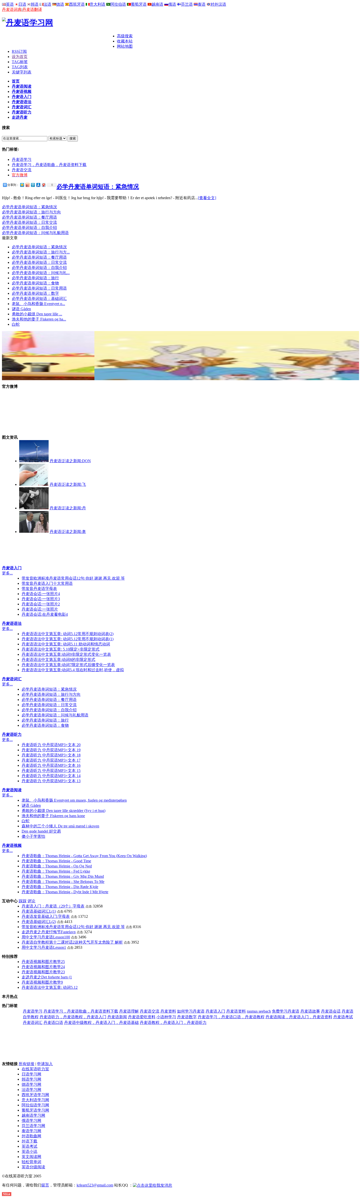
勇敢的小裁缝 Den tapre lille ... (37, 314)
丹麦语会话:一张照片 (40, 609)
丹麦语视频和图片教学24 (43, 967)
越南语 (157, 4)
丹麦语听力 (21, 112)
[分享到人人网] (38, 185)
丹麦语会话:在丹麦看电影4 (45, 614)
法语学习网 (31, 1089)
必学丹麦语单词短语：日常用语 (39, 288)
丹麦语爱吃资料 (141, 1017)
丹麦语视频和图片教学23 (43, 972)
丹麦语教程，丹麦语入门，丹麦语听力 (173, 1022)
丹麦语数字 (187, 1017)
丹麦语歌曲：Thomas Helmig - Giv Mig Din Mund (63, 876)
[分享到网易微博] (43, 185)
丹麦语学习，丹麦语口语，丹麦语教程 (231, 1017)
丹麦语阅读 (21, 86)
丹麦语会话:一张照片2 (41, 604)
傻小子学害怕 (33, 836)
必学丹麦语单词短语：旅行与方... (41, 252)
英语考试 (29, 1146)
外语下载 (29, 1141)
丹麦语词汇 (21, 107)
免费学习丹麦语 (285, 1011)
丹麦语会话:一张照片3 (41, 599)
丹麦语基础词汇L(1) (39, 911)
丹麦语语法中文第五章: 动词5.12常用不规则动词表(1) (67, 639)
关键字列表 (21, 72)
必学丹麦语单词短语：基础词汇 (39, 298)
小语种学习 (166, 1017)
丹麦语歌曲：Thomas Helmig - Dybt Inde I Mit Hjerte (65, 892)
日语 (22, 4)
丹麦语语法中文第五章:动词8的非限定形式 (58, 659)
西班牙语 (77, 4)
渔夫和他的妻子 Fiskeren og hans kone (53, 816)
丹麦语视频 (21, 91)
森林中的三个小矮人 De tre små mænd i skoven (60, 826)
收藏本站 (125, 41)
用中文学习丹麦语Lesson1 (44, 947)
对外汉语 (218, 4)
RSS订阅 (19, 51)
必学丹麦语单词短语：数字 (35, 293)
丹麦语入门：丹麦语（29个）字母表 (53, 906)
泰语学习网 (31, 1131)
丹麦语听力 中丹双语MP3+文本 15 (51, 770)
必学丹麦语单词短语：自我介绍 (29, 227)
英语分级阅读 (33, 1167)
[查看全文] (207, 198)
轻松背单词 (31, 1162)
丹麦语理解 (129, 1011)
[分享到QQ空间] (22, 185)
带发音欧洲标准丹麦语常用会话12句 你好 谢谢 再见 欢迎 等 (73, 578)
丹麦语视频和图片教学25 (43, 962)
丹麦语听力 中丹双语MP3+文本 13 (51, 781)
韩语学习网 (31, 1079)
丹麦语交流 (21, 170)
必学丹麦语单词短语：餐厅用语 (29, 217)
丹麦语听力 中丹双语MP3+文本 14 (51, 776)
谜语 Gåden (21, 309)
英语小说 (29, 1151)
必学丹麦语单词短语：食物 (35, 283)
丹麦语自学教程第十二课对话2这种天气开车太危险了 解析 (72, 942)
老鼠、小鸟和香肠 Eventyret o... (38, 304)
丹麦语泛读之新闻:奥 (68, 531)
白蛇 (16, 324)
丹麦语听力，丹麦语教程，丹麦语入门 (73, 1017)
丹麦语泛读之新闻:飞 (68, 484)
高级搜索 (125, 36)
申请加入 (45, 1064)
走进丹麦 (20, 117)
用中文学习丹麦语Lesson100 (46, 937)
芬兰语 (187, 4)
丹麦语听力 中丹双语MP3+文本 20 (51, 745)
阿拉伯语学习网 (35, 1105)
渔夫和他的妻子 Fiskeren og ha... (39, 319)
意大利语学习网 (35, 1100)
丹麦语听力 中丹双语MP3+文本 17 (51, 760)
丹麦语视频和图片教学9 (42, 982)
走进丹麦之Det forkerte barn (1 (47, 977)
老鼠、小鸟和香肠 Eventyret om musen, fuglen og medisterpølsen (74, 800)
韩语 (35, 4)
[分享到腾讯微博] (32, 185)
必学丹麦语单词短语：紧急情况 (97, 186)
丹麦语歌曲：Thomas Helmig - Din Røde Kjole (60, 887)
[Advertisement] (59, 41)
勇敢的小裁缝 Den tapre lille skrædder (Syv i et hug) (63, 810)
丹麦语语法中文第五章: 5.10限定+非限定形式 (60, 649)
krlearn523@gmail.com (95, 1185)
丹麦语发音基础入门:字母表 (46, 916)
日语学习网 (31, 1074)
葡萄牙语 (139, 4)
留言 (45, 1185)
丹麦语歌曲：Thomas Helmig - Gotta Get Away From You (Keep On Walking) (84, 856)
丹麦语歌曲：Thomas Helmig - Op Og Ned (57, 866)
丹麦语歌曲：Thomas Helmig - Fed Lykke (56, 871)
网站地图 (125, 46)
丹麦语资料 (236, 1011)
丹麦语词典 (12, 9)
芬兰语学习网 (33, 1126)
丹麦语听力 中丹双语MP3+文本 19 (51, 750)
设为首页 (20, 57)
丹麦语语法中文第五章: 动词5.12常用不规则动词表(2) (67, 634)
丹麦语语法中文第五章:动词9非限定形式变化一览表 (66, 654)
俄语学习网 (31, 1120)
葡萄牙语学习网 (35, 1110)
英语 (10, 4)
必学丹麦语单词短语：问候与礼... (41, 273)
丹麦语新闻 (117, 1017)
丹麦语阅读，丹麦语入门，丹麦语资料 (298, 1017)
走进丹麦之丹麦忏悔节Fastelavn (49, 932)
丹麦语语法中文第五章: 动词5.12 (50, 987)
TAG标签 (20, 62)
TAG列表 (20, 67)
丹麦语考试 (343, 1017)
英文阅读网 (31, 1157)
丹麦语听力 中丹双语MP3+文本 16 (51, 765)
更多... (7, 573)
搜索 (72, 138)
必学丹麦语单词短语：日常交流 (29, 222)
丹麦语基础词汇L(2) (39, 921)
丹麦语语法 (21, 102)
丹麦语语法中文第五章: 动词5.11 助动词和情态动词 (66, 644)
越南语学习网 (33, 1115)
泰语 (202, 4)
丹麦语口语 (53, 1022)
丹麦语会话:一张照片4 (41, 594)
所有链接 (26, 1064)
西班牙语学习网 (35, 1095)
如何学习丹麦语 (191, 1011)
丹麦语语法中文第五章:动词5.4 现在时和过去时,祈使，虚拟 (73, 670)
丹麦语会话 (331, 1011)
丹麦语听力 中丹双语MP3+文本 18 (51, 755)
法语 (47, 4)
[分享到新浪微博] (27, 185)
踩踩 (23, 901)
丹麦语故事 (310, 1011)
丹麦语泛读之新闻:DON (70, 461)
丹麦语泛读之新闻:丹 (68, 508)
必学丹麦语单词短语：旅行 (35, 278)
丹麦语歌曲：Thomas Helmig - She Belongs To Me (63, 881)
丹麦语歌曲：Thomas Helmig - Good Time (56, 861)
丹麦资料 (168, 1011)
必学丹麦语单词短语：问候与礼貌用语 (35, 233)
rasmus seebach (259, 1011)
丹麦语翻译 (32, 9)
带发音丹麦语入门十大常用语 (47, 583)
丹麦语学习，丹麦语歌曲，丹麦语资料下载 (49, 165)
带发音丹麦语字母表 (39, 588)
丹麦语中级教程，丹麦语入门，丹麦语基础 (101, 1022)
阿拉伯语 (118, 4)
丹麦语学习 (21, 159)
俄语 (172, 4)
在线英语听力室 (35, 1069)
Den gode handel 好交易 (41, 831)
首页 (16, 81)
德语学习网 (31, 1084)
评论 (31, 901)
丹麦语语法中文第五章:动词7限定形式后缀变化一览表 (68, 665)
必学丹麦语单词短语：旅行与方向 (31, 212)
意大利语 (97, 4)
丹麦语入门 (21, 97)
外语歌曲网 (31, 1136)
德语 (60, 4)
